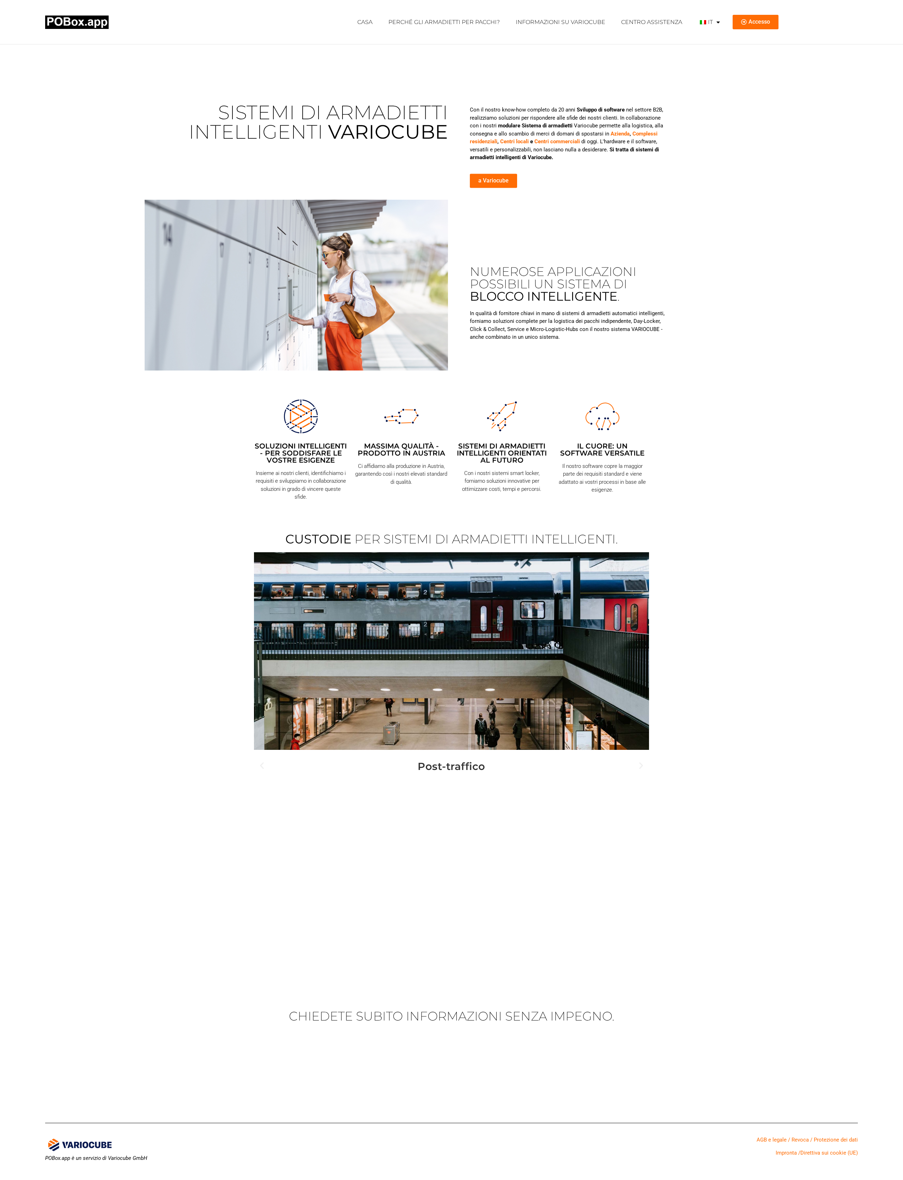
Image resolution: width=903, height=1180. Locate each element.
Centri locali (514, 141)
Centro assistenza (651, 22)
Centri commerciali (557, 141)
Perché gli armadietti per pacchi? (444, 22)
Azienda (620, 134)
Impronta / (788, 1153)
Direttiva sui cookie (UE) (829, 1153)
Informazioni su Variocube (560, 22)
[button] (261, 765)
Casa (364, 22)
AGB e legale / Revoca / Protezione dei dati (807, 1140)
